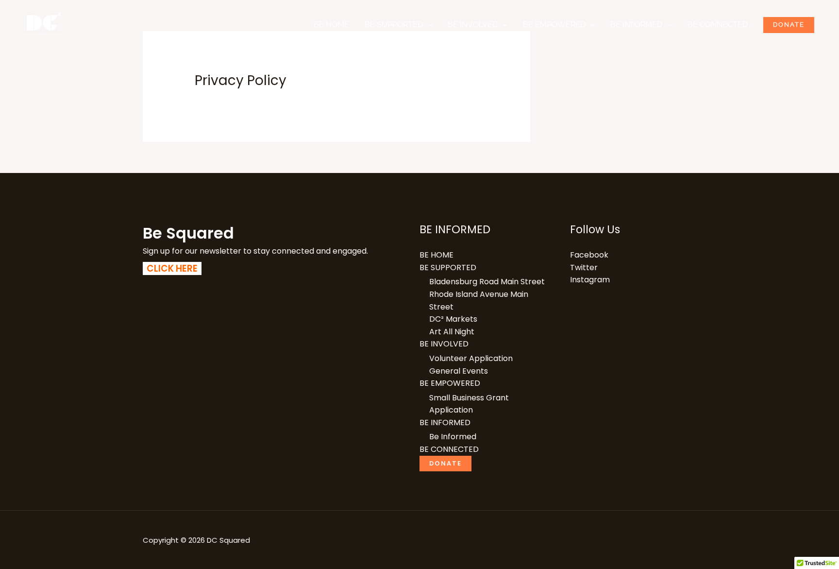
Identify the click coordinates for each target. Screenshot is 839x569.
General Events (458, 371)
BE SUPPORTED (394, 24)
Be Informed (452, 436)
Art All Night (451, 331)
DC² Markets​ (453, 319)
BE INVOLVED (473, 24)
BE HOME (331, 24)
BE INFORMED (636, 24)
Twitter (584, 267)
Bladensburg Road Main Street (487, 281)
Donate (789, 24)
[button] (428, 25)
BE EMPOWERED (554, 24)
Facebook (589, 254)
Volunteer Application (471, 358)
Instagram (590, 279)
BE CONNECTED (718, 24)
